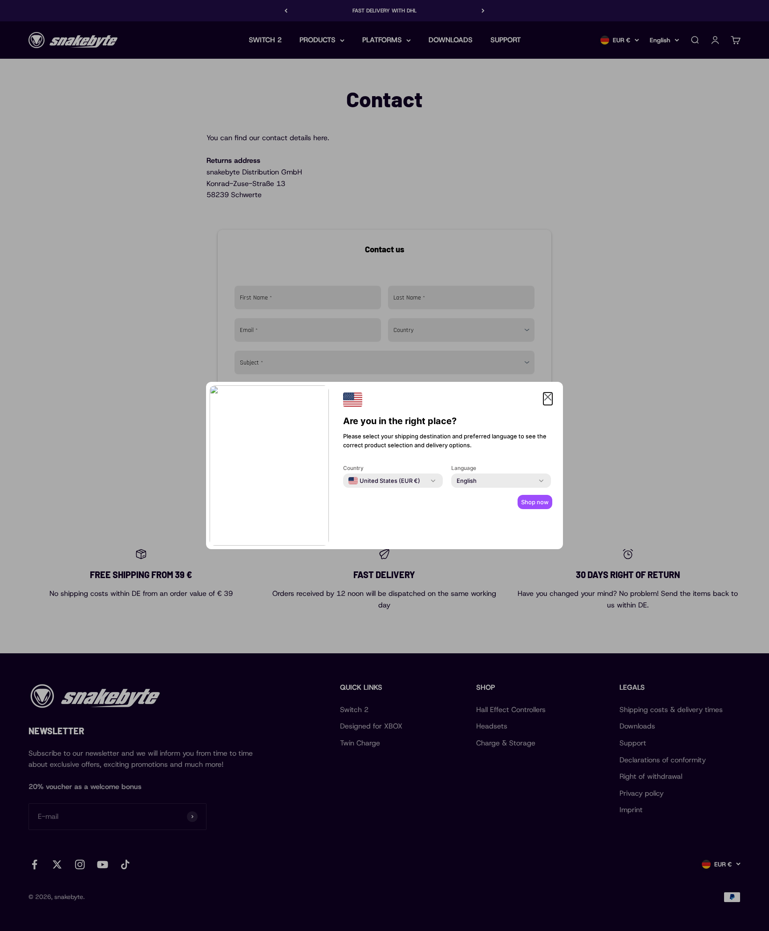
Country (353, 468)
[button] (547, 399)
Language (463, 468)
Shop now (535, 502)
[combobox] (384, 480)
